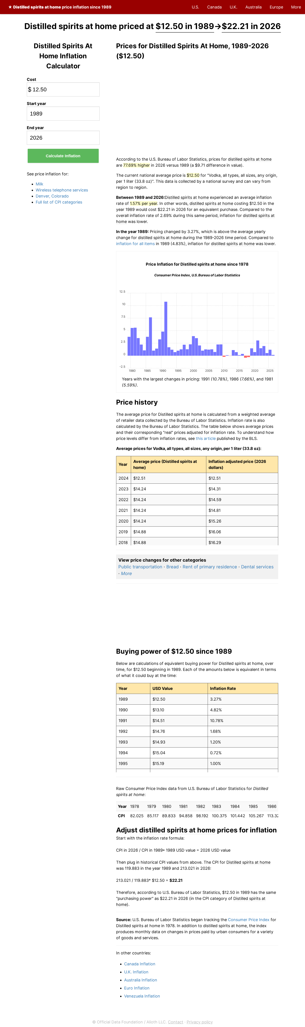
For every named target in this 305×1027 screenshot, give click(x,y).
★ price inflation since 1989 (59, 7)
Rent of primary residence (210, 566)
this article (206, 438)
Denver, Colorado (52, 196)
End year (35, 127)
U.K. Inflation (136, 972)
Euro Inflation (137, 988)
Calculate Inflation (63, 156)
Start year (36, 103)
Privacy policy (200, 1022)
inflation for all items (135, 243)
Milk (39, 184)
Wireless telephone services (62, 190)
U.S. (195, 7)
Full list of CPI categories (59, 202)
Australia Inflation (140, 980)
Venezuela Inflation (142, 996)
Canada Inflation (139, 964)
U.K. (233, 7)
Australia (253, 7)
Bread (172, 566)
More (296, 7)
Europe (276, 7)
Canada (214, 7)
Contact (175, 1022)
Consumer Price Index (248, 919)
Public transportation (140, 566)
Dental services (257, 566)
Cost (31, 79)
